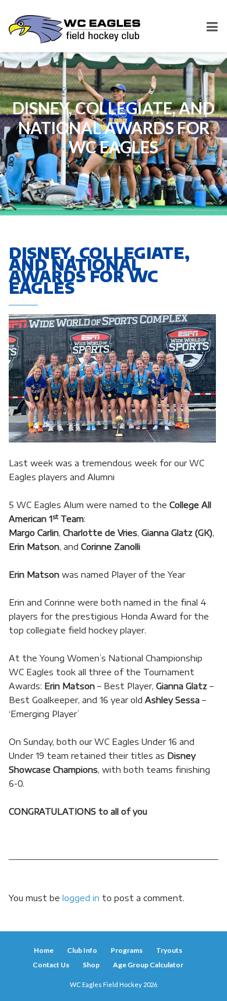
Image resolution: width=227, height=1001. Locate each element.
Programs (127, 950)
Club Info (82, 950)
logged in (81, 898)
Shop (91, 964)
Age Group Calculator (148, 964)
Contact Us (51, 964)
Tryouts (169, 950)
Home (44, 950)
